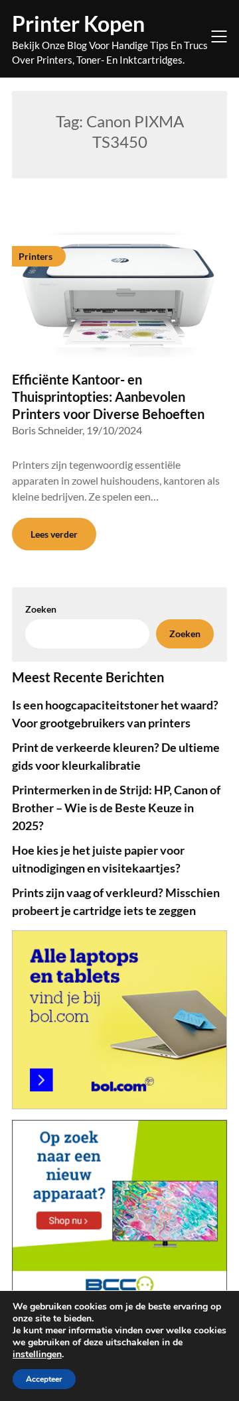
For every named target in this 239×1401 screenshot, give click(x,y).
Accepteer (44, 1379)
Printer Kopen (78, 23)
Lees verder (54, 534)
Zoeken (184, 633)
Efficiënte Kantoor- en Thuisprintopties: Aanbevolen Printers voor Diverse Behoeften (108, 396)
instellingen (37, 1355)
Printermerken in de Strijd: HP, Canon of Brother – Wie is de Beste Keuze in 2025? (116, 807)
